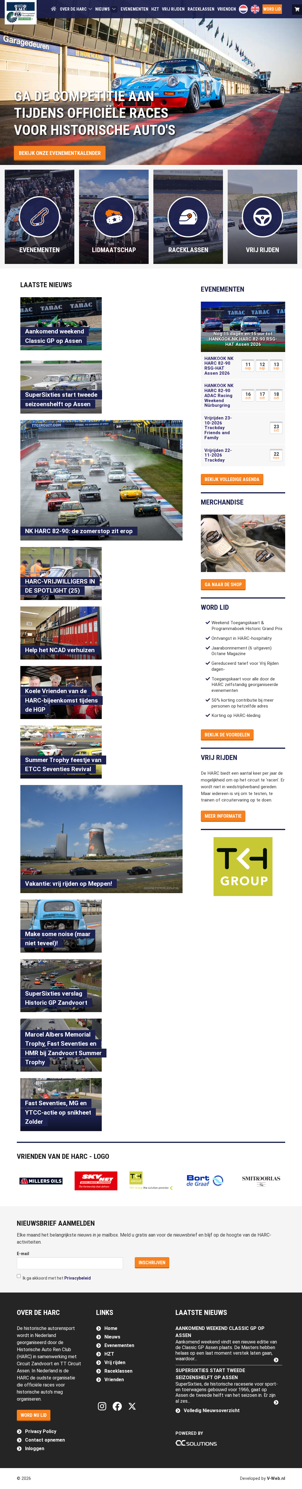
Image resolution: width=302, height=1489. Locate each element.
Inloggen (34, 1448)
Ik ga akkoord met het (56, 1278)
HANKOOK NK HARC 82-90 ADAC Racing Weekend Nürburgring (219, 395)
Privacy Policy (40, 1431)
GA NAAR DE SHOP (223, 584)
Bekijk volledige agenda (232, 479)
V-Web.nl (276, 1478)
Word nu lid (34, 1415)
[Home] (54, 8)
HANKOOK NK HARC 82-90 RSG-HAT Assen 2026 (219, 366)
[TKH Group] (243, 866)
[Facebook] (118, 1406)
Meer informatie (223, 816)
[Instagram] (103, 1406)
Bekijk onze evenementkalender (60, 153)
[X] (132, 1406)
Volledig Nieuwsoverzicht (212, 1410)
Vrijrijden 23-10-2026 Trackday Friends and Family (218, 427)
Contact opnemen (45, 1440)
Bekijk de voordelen (227, 735)
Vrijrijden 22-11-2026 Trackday (218, 455)
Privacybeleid (77, 1278)
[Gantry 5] (20, 12)
